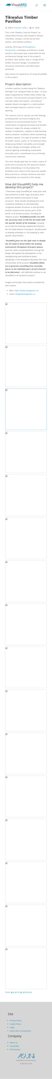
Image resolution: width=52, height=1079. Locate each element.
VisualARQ (14, 1046)
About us (14, 1042)
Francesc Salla (20, 27)
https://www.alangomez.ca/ (26, 290)
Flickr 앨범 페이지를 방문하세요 (18, 992)
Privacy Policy (16, 1020)
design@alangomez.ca (25, 294)
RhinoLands (15, 1049)
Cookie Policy (15, 1024)
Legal (12, 1027)
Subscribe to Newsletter (20, 1031)
